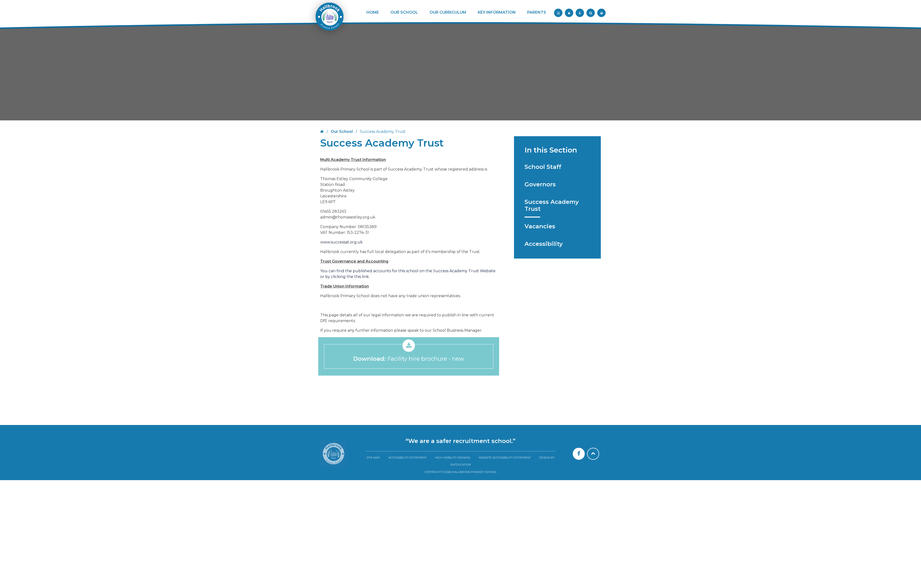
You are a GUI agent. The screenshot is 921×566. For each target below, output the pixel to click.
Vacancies (540, 226)
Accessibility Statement (407, 457)
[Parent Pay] (580, 13)
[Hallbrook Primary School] (329, 19)
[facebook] (579, 454)
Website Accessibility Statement (504, 457)
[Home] (333, 453)
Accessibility (544, 243)
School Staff (543, 166)
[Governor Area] (569, 13)
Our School (342, 131)
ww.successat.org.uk (343, 242)
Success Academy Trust (552, 205)
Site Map (373, 457)
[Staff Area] (558, 13)
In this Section (551, 150)
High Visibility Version (452, 457)
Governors (540, 184)
